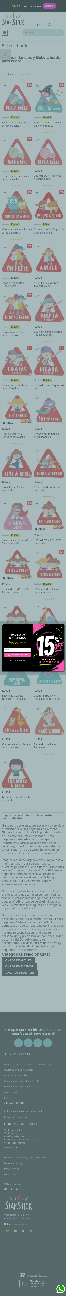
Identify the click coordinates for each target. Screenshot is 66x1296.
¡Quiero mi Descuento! (17, 655)
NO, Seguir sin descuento (17, 660)
